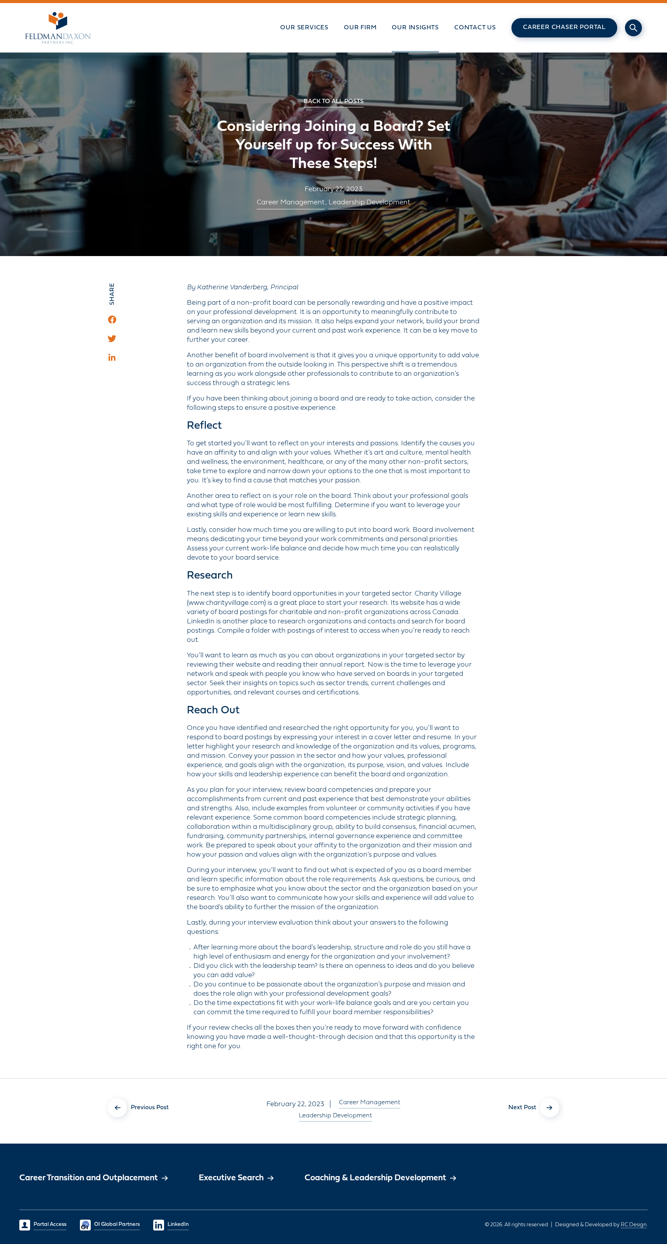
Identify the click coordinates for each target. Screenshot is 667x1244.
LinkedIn (178, 1224)
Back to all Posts (334, 101)
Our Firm (360, 28)
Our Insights (415, 28)
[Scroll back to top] (638, 1180)
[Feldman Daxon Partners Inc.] (58, 28)
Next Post (522, 1108)
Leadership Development (369, 202)
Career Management (291, 202)
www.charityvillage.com (226, 603)
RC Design (634, 1225)
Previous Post (150, 1108)
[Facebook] (112, 320)
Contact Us (475, 28)
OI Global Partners (117, 1224)
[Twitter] (112, 338)
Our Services (304, 28)
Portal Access (50, 1224)
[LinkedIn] (111, 357)
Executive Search (231, 1178)
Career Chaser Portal (564, 27)
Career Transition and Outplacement (88, 1178)
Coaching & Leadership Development (375, 1178)
